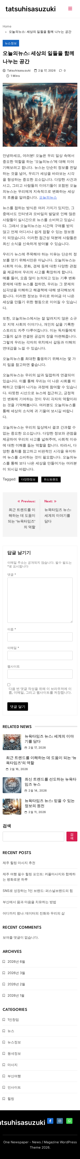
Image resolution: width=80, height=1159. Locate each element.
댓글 (11, 574)
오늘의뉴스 (48, 197)
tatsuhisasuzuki (31, 9)
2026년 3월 (16, 973)
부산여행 (14, 1076)
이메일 (13, 648)
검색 (7, 826)
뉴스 (11, 1031)
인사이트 (14, 1087)
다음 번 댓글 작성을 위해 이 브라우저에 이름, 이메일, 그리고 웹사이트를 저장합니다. (40, 690)
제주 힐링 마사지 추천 (19, 863)
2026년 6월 (16, 961)
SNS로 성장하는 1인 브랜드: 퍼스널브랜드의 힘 (38, 891)
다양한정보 (28, 479)
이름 (11, 629)
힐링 (11, 1099)
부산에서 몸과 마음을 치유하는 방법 (29, 902)
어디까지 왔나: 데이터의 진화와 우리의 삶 (34, 913)
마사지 (13, 1065)
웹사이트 (13, 666)
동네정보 (14, 1053)
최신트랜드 (51, 479)
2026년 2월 (16, 984)
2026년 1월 (16, 995)
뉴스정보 (11, 43)
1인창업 (13, 1019)
